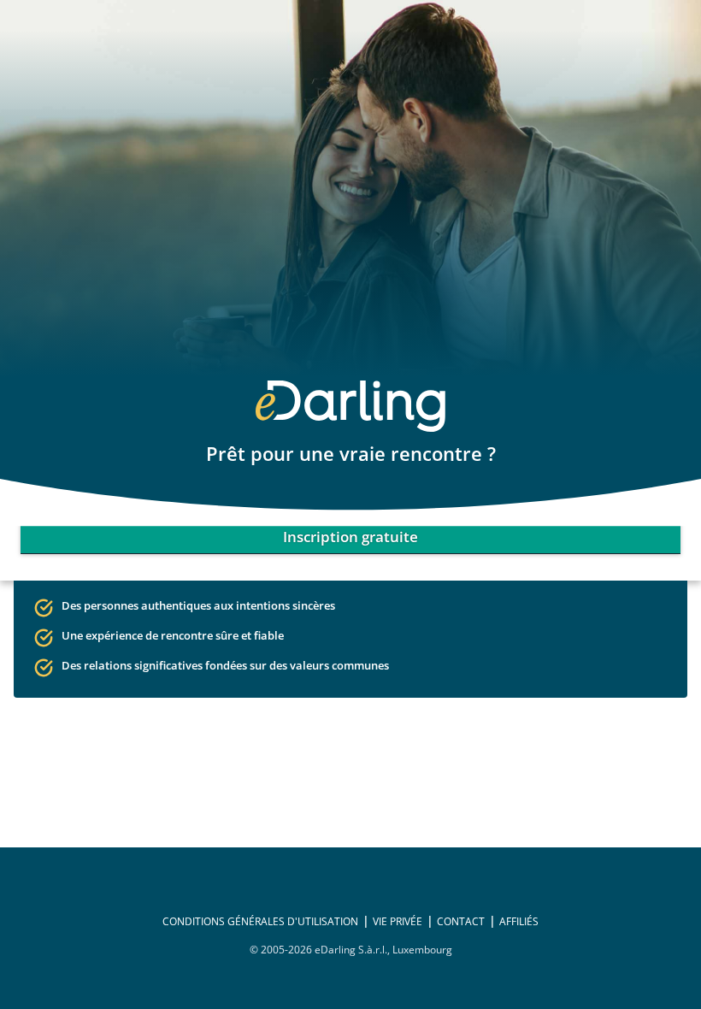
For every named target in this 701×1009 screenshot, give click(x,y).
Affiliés (519, 921)
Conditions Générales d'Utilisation (260, 921)
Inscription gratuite (350, 536)
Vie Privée (397, 921)
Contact (461, 921)
